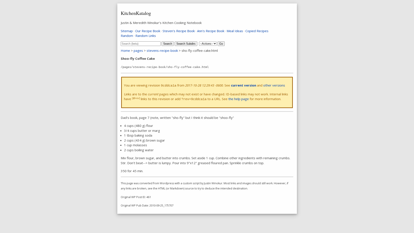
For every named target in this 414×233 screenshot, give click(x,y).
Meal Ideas (235, 31)
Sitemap (127, 31)
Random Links (145, 35)
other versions (274, 85)
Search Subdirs (186, 43)
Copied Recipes (256, 31)
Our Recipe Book (147, 31)
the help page (238, 99)
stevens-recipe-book (162, 50)
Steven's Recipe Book (179, 31)
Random (127, 35)
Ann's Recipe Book (210, 31)
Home (125, 50)
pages (138, 50)
